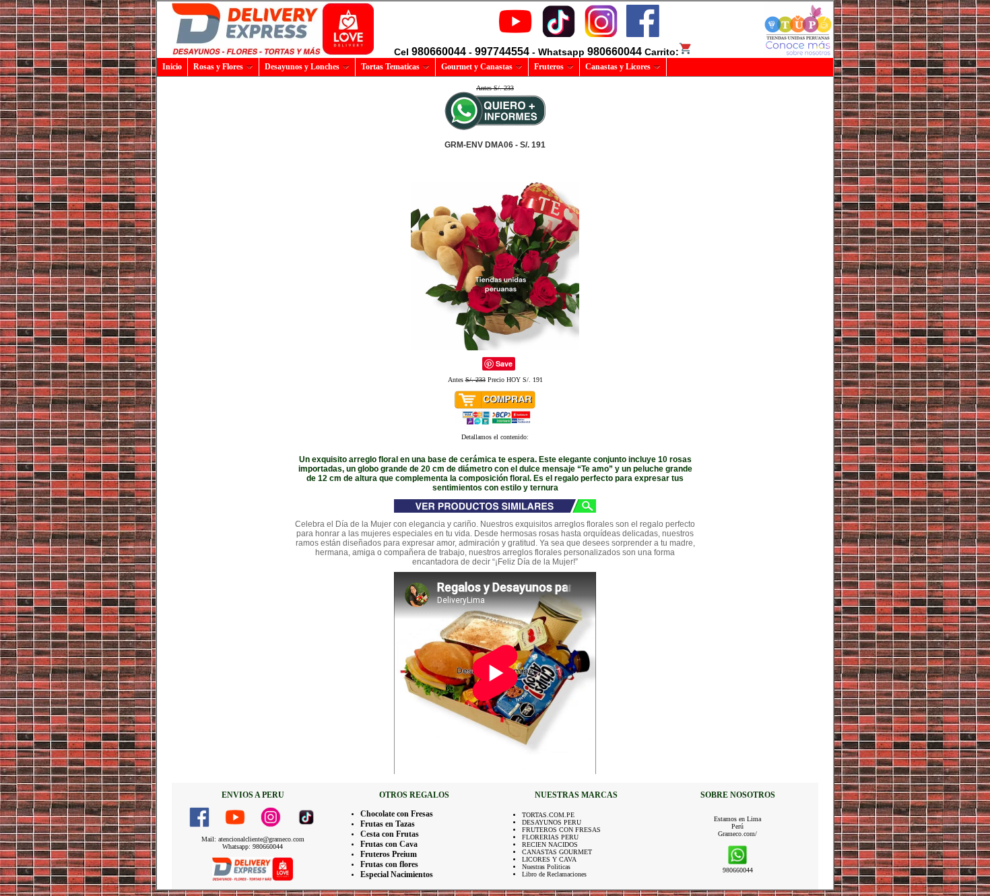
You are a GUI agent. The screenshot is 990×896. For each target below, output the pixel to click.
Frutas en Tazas (387, 824)
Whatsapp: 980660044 (252, 846)
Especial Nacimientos (396, 874)
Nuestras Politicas (546, 866)
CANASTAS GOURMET (557, 852)
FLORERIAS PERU (550, 837)
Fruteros (549, 66)
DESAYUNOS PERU (551, 822)
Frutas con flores (389, 864)
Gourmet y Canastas (477, 66)
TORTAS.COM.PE (548, 815)
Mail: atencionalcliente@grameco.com (252, 839)
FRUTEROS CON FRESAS (561, 829)
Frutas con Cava (389, 844)
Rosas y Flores (218, 66)
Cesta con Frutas (389, 834)
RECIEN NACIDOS (550, 844)
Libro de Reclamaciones (554, 874)
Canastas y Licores (618, 66)
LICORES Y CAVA (549, 859)
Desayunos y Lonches (302, 66)
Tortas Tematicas (390, 66)
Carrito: (662, 51)
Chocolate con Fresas (396, 814)
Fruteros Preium (388, 854)
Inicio (172, 66)
